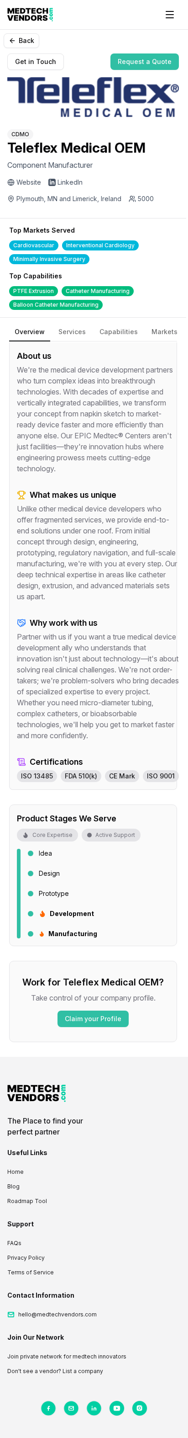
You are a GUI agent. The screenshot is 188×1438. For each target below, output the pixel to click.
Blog (13, 1186)
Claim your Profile (93, 1019)
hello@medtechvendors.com (57, 1314)
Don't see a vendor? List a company (55, 1371)
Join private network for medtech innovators (66, 1356)
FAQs (14, 1243)
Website (28, 182)
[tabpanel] (93, 566)
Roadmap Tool (27, 1201)
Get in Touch (35, 61)
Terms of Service (30, 1272)
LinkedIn (70, 182)
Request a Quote (145, 61)
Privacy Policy (26, 1257)
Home (15, 1171)
